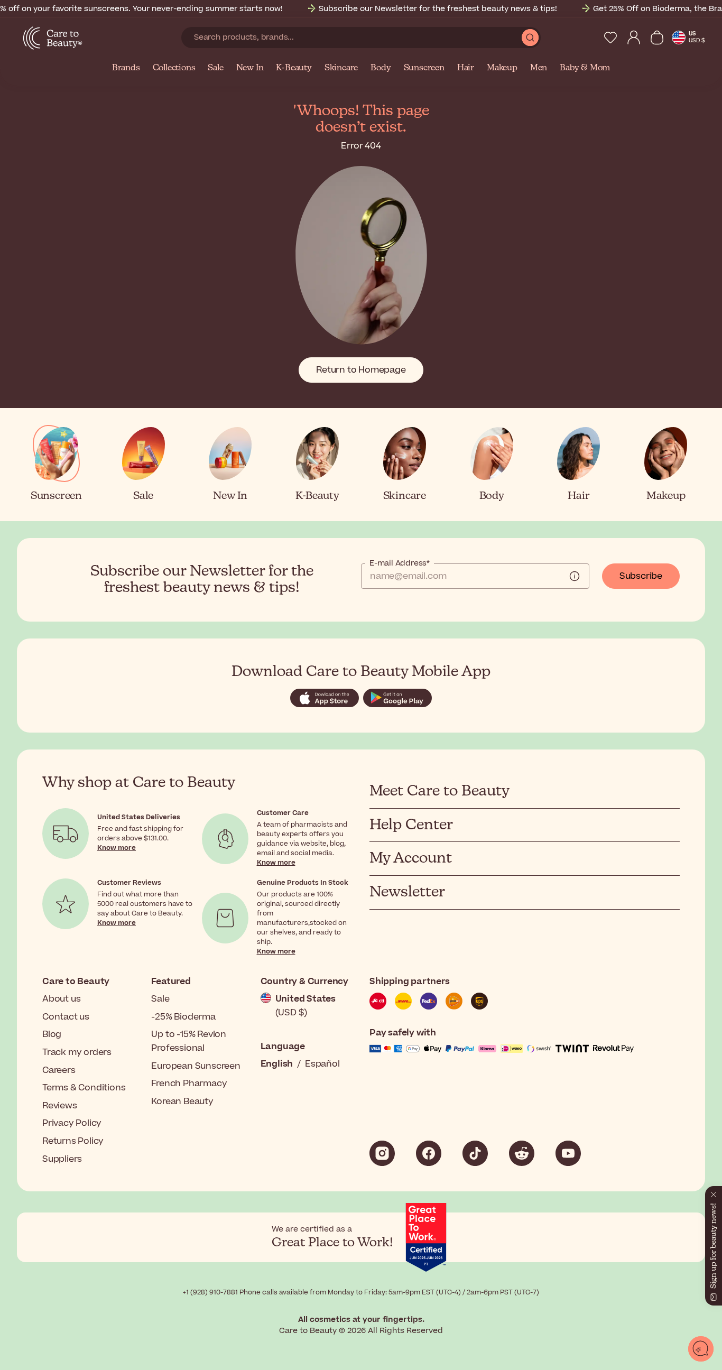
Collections (174, 68)
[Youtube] (568, 1153)
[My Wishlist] (610, 37)
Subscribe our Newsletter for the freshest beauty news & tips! (438, 8)
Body (381, 68)
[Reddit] (521, 1153)
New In (250, 68)
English (277, 1064)
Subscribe (640, 576)
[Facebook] (428, 1153)
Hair (465, 68)
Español (322, 1064)
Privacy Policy (71, 1123)
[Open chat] (701, 1349)
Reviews (59, 1105)
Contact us (65, 1017)
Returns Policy (73, 1141)
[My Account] (633, 37)
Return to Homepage (360, 370)
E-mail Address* (399, 563)
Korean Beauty (182, 1101)
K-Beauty (293, 68)
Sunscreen (424, 68)
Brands (126, 68)
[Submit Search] (530, 37)
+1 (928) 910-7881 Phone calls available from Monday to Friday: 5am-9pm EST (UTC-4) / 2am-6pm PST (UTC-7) (361, 1292)
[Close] (713, 1192)
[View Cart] (657, 37)
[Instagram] (382, 1153)
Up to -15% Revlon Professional (188, 1041)
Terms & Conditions (83, 1087)
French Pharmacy (189, 1083)
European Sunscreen (195, 1066)
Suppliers (62, 1159)
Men (538, 68)
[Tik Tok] (475, 1153)
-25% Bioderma (183, 1017)
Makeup (502, 68)
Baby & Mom (585, 68)
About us (61, 999)
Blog (51, 1034)
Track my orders (77, 1052)
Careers (59, 1070)
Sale (215, 68)
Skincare (341, 68)
